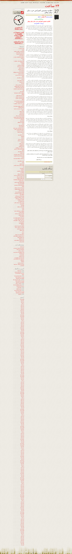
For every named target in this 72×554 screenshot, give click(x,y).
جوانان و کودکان (21, 111)
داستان (23, 123)
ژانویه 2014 (22, 506)
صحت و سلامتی (21, 163)
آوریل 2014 (22, 501)
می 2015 (23, 483)
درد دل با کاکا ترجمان (21, 134)
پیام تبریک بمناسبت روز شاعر (20, 84)
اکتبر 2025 (22, 313)
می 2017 (23, 449)
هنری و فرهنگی (22, 230)
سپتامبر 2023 (22, 349)
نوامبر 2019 (22, 406)
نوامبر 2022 (22, 356)
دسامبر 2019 (22, 404)
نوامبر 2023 (22, 346)
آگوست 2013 (22, 513)
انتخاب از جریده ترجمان (20, 66)
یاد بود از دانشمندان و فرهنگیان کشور (18, 235)
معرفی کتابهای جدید (21, 201)
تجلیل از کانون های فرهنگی (20, 95)
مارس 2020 (22, 400)
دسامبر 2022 (22, 354)
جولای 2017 (22, 446)
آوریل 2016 (22, 467)
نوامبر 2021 (22, 372)
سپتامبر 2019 (22, 409)
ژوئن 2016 (22, 464)
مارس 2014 (22, 503)
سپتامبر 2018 (22, 426)
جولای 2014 (22, 497)
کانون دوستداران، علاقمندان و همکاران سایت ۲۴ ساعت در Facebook (18, 35)
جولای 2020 (22, 394)
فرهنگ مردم (22, 172)
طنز (23, 166)
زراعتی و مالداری (21, 143)
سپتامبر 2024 (22, 332)
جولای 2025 (22, 317)
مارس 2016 (22, 469)
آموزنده (23, 49)
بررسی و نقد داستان (21, 69)
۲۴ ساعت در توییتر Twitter (19, 28)
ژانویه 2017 (22, 454)
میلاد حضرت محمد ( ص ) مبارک (19, 213)
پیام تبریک (22, 83)
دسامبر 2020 (22, 387)
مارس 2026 (22, 306)
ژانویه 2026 (22, 309)
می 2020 (23, 397)
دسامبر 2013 (22, 507)
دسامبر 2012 (22, 524)
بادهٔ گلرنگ (22, 261)
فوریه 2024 (22, 342)
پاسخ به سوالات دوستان (20, 80)
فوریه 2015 (22, 487)
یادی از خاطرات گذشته (20, 237)
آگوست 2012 (22, 530)
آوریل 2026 (22, 304)
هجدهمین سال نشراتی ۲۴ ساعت (19, 225)
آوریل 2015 (22, 484)
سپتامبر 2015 (22, 477)
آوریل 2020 (22, 399)
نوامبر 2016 (22, 457)
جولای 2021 (22, 377)
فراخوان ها (22, 169)
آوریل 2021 (22, 382)
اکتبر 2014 (22, 493)
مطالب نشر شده (42, 2)
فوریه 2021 (22, 384)
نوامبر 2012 (22, 526)
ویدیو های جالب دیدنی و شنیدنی (19, 234)
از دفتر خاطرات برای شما (20, 54)
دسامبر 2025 (22, 310)
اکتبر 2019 (22, 407)
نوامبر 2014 (22, 491)
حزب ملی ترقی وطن (47, 161)
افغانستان (22, 63)
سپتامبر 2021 (22, 374)
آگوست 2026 (22, 299)
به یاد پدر (22, 79)
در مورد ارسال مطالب (36, 2)
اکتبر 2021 (22, 373)
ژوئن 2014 (22, 499)
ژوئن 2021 (22, 379)
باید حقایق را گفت (21, 67)
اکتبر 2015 (22, 476)
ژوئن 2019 (22, 413)
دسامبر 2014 (22, 490)
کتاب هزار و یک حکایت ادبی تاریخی (19, 175)
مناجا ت (23, 208)
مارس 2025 (22, 323)
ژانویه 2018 (22, 437)
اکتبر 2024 (22, 330)
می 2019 (23, 414)
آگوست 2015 (22, 479)
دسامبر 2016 (22, 456)
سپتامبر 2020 (22, 392)
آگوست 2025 (22, 316)
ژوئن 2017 (22, 447)
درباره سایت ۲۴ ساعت (20, 132)
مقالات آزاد (22, 205)
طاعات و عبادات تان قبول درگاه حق (19, 165)
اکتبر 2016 (22, 459)
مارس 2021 (22, 383)
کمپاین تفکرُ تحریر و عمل (20, 176)
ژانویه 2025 (22, 326)
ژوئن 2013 (22, 516)
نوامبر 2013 (22, 509)
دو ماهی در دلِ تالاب (21, 250)
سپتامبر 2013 (22, 511)
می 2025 (23, 320)
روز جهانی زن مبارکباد (21, 140)
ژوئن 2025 (22, 319)
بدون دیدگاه (56, 15)
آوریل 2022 (22, 366)
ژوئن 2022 (22, 363)
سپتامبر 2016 (22, 460)
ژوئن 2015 (22, 481)
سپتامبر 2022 (22, 359)
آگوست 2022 (22, 360)
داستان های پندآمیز (21, 125)
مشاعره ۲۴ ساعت (21, 190)
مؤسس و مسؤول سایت (49, 2)
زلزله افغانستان (22, 144)
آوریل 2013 (22, 519)
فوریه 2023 (22, 352)
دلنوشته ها (22, 136)
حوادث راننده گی (21, 114)
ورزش (23, 231)
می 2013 (23, 517)
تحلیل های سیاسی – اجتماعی (20, 96)
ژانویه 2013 (22, 523)
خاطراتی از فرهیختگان (21, 122)
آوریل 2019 (22, 416)
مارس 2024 (22, 340)
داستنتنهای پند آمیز (21, 126)
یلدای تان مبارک (21, 241)
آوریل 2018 (22, 433)
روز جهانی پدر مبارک (21, 139)
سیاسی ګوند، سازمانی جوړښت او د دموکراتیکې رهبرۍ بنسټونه (19, 273)
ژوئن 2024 (22, 336)
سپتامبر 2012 (22, 529)
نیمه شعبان (22, 224)
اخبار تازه (26, 2)
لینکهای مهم (22, 2)
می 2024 (23, 337)
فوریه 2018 (22, 436)
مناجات (23, 209)
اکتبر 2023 (22, 347)
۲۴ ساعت (52, 5)
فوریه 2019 (22, 419)
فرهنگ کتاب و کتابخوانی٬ (20, 171)
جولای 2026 (22, 300)
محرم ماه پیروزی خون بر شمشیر (19, 187)
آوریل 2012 (22, 536)
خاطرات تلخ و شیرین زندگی (20, 115)
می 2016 (23, 466)
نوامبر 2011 (22, 543)
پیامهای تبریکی (22, 91)
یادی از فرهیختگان (21, 238)
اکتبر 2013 (22, 510)
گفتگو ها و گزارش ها (21, 183)
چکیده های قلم (22, 112)
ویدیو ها (23, 233)
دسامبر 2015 (22, 473)
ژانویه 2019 (22, 420)
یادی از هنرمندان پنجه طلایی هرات (19, 240)
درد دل (23, 133)
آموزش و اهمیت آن (21, 48)
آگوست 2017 (22, 444)
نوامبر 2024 (22, 329)
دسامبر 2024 (22, 327)
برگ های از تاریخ (21, 70)
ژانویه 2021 (22, 386)
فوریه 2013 (22, 521)
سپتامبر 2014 (22, 494)
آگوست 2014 (22, 496)
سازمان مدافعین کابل (21, 151)
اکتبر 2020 (22, 390)
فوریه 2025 (22, 324)
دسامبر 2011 (22, 541)
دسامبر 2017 (22, 439)
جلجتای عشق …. (21, 254)
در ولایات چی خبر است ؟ (20, 130)
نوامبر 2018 (22, 423)
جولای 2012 (22, 531)
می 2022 (23, 364)
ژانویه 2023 (22, 353)
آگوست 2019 (22, 410)
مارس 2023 (22, 350)
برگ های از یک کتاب (21, 73)
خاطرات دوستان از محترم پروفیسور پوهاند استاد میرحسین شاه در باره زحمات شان (19, 118)
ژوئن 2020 (22, 396)
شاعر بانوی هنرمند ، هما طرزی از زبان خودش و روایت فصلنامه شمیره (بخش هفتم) (19, 259)
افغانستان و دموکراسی (20, 65)
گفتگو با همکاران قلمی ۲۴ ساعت (19, 182)
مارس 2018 (22, 434)
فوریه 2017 (22, 453)
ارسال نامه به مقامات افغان (20, 52)
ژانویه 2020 (22, 403)
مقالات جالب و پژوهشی (20, 206)
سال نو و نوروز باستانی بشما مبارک (19, 154)
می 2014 (23, 500)
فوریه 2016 (22, 470)
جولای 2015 (22, 480)
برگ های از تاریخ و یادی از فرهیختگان (18, 72)
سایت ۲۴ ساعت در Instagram (19, 42)
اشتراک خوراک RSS (17, 12)
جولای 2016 (22, 463)
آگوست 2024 (22, 333)
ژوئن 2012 (22, 533)
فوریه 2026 (22, 307)
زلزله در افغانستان (21, 146)
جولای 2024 (22, 334)
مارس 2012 (22, 537)
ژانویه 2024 (22, 343)
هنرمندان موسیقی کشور (20, 228)
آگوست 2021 (22, 376)
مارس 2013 (22, 520)
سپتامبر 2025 (22, 314)
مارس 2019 (22, 417)
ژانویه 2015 (22, 489)
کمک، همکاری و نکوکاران (20, 178)
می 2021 (23, 380)
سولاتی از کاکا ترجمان (21, 161)
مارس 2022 (22, 367)
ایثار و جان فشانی (21, 256)
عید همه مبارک (22, 168)
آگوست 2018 (22, 427)
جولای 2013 (22, 514)
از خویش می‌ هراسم (21, 262)
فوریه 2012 (22, 539)
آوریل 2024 (22, 339)
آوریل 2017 (22, 450)
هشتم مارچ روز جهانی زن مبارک (19, 227)
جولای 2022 (22, 362)
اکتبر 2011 (22, 544)
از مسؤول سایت (21, 55)
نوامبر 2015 (22, 474)
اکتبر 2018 (22, 424)
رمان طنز (22, 137)
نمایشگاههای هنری (21, 223)
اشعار (23, 59)
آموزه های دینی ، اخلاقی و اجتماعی (19, 51)
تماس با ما (30, 2)
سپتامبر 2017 (22, 443)
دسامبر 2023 (22, 344)
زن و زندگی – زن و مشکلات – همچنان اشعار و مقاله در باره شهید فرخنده (19, 149)
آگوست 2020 (22, 393)
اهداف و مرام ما (56, 2)
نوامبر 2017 (22, 440)
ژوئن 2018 (22, 430)
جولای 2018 (22, 429)
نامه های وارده (22, 216)
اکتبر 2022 (22, 357)
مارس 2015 (22, 486)
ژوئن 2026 (22, 302)
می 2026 (23, 303)
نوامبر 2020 (22, 389)
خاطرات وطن (22, 120)
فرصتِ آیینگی (22, 246)
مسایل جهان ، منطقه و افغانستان (19, 189)
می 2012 (23, 534)
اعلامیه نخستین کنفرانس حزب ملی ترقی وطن (39, 11)
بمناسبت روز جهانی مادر (20, 77)
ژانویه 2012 (22, 540)
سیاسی (43, 15)
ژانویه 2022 (22, 370)
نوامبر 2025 (22, 312)
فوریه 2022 (22, 369)
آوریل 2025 (22, 322)
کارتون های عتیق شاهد (21, 173)
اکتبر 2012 (22, 527)
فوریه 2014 (22, 504)
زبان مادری (22, 142)
